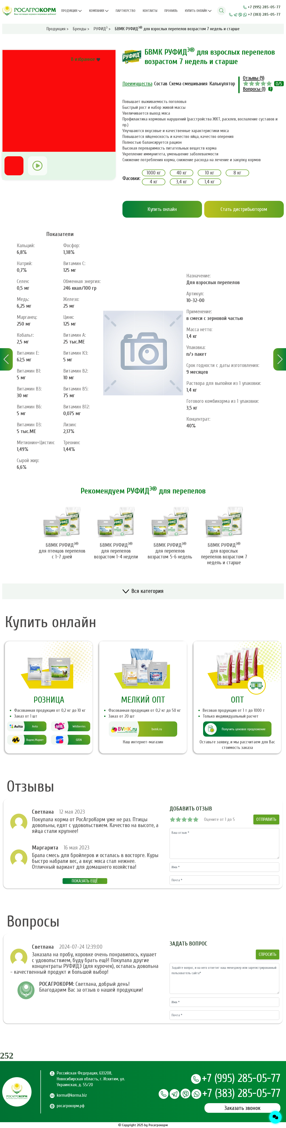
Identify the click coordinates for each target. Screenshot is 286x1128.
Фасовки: (127, 178)
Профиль (171, 11)
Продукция (69, 11)
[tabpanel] (203, 131)
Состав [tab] (160, 84)
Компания (96, 11)
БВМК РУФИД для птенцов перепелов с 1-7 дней (62, 551)
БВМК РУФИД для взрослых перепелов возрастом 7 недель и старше (224, 554)
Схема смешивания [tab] (188, 84)
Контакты (150, 11)
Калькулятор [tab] (222, 84)
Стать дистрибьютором (244, 209)
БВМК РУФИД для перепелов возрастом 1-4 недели (116, 551)
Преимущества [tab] (137, 84)
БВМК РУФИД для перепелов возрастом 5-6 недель (170, 551)
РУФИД (102, 28)
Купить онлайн (196, 11)
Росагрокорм (158, 1125)
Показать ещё (85, 881)
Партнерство (125, 11)
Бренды (81, 28)
